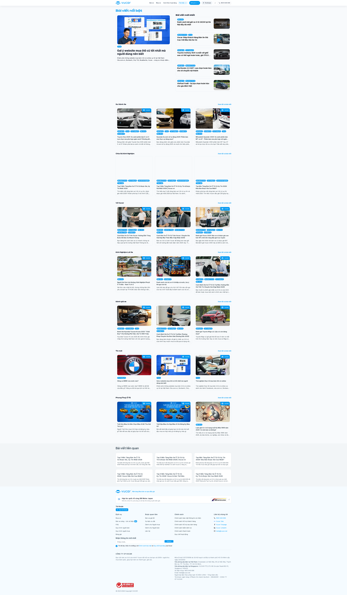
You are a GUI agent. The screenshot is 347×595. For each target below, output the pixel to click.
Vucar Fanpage (221, 524)
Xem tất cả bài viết (224, 104)
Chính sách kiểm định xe (183, 528)
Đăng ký (169, 541)
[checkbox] (116, 546)
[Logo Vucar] (123, 491)
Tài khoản (208, 3)
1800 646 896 (221, 518)
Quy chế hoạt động (181, 534)
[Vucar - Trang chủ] (123, 2)
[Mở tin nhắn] (215, 3)
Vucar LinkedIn (221, 528)
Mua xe (158, 3)
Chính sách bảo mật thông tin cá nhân (188, 518)
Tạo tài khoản (123, 509)
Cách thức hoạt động (170, 3)
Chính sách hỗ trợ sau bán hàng (186, 524)
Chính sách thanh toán (182, 531)
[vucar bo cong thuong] (125, 585)
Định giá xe (194, 3)
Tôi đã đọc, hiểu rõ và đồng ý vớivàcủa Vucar (145, 545)
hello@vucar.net (221, 531)
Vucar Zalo (220, 521)
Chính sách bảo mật (145, 546)
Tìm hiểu (181, 3)
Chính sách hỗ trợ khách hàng (185, 521)
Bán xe (151, 3)
